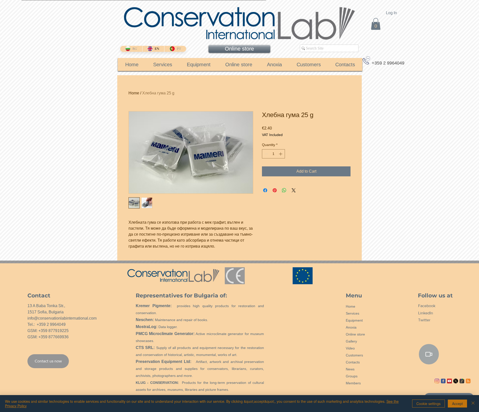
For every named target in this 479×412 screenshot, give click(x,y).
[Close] (473, 403)
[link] (376, 24)
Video (350, 348)
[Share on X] (294, 190)
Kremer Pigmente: (154, 306)
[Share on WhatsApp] (284, 190)
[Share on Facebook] (265, 190)
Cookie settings (428, 403)
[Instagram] (437, 381)
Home (133, 93)
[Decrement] (266, 153)
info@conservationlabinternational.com (62, 318)
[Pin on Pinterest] (275, 190)
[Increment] (281, 153)
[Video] (429, 354)
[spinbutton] (273, 153)
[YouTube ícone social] (449, 381)
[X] (455, 381)
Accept (457, 403)
